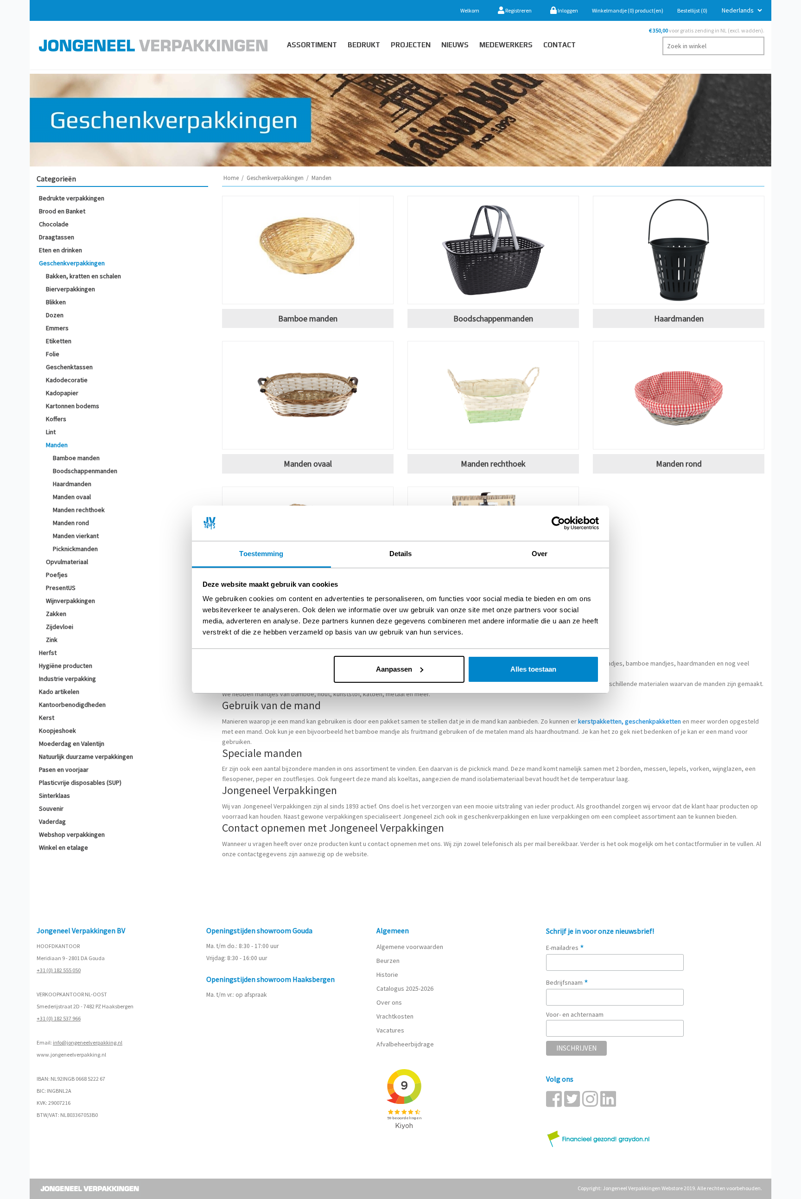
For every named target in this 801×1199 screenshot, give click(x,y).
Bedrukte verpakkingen (71, 198)
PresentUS (61, 587)
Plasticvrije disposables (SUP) (80, 782)
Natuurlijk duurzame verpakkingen (86, 756)
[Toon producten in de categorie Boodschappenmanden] (493, 250)
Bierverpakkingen (70, 289)
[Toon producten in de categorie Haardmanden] (678, 250)
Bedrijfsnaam (567, 982)
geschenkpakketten (653, 721)
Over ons (389, 1002)
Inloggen (567, 10)
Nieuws (455, 45)
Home (231, 178)
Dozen (55, 315)
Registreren (518, 10)
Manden (57, 445)
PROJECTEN (411, 45)
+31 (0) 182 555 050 (59, 970)
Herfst (48, 652)
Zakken (56, 613)
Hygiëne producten (65, 665)
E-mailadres (565, 948)
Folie (52, 354)
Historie (387, 974)
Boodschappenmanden (85, 471)
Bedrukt (364, 45)
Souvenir (51, 808)
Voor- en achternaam (575, 1014)
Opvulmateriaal (67, 562)
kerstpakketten (600, 721)
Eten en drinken (60, 250)
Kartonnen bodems (72, 406)
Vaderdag (52, 821)
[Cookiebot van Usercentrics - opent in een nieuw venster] (558, 523)
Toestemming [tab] (261, 554)
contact (559, 45)
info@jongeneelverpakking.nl (87, 1042)
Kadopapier (62, 393)
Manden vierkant (76, 536)
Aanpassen (394, 669)
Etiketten (58, 341)
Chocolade (54, 224)
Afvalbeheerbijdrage (405, 1044)
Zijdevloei (59, 626)
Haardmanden (72, 484)
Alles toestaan (533, 669)
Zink (51, 639)
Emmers (57, 328)
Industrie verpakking (67, 678)
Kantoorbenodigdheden (72, 704)
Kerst (46, 717)
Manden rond (71, 523)
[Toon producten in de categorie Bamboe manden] (308, 250)
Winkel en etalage (63, 847)
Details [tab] (400, 554)
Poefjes (57, 575)
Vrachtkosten (394, 1016)
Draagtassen (56, 237)
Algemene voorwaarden (409, 947)
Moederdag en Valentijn (71, 743)
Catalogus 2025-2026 (404, 988)
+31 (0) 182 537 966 (59, 1018)
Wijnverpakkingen (70, 600)
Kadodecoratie (67, 380)
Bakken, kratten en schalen (83, 276)
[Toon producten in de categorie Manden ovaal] (308, 395)
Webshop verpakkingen (72, 834)
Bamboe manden (76, 458)
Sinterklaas (54, 795)
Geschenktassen (69, 367)
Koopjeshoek (57, 730)
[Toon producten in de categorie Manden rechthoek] (493, 395)
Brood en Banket (62, 211)
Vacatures (391, 1030)
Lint (51, 432)
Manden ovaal (72, 497)
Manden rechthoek (79, 510)
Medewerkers (506, 45)
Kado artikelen (59, 691)
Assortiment (312, 45)
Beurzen (388, 960)
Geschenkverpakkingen (72, 263)
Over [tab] (539, 554)
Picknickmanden (75, 549)
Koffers (56, 419)
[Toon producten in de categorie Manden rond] (678, 395)
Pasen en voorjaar (64, 769)
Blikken (56, 302)
